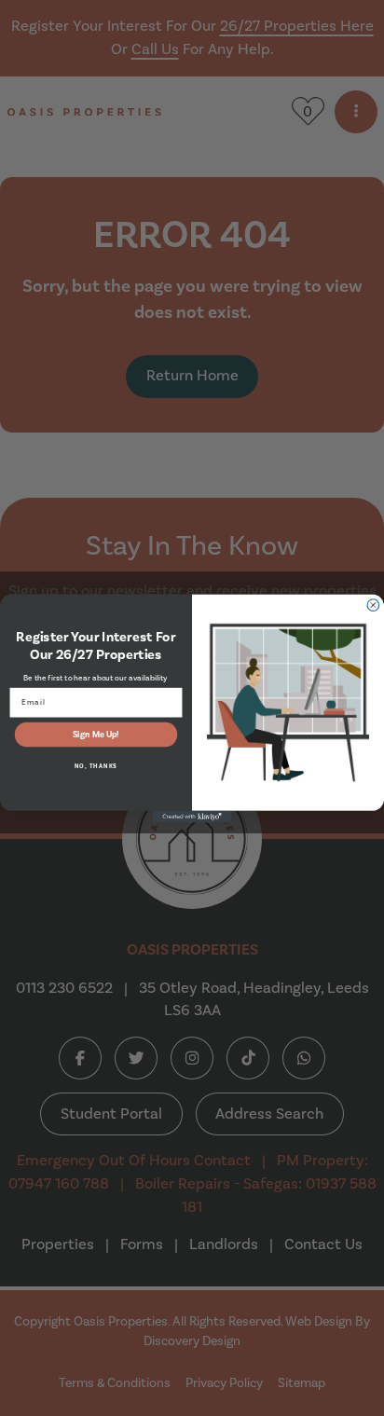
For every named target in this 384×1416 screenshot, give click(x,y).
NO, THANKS (96, 766)
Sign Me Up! (96, 733)
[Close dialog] (373, 604)
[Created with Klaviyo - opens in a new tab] (192, 816)
